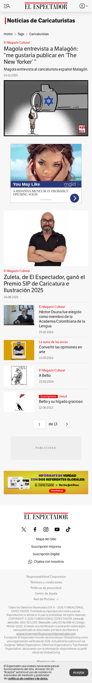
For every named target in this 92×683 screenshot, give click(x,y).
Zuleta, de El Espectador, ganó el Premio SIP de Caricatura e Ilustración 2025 (44, 284)
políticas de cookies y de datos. (28, 678)
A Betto (45, 375)
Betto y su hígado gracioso (61, 401)
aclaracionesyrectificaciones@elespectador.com (46, 633)
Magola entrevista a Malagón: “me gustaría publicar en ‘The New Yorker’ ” (41, 55)
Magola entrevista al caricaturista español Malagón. (46, 69)
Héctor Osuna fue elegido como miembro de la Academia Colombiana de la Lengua (62, 319)
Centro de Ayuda (46, 593)
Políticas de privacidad (46, 588)
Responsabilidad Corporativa (46, 576)
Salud (63, 396)
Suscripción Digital (46, 554)
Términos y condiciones (46, 582)
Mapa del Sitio (46, 539)
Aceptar (78, 673)
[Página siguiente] (67, 426)
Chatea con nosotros (49, 562)
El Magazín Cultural (17, 43)
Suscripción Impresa (46, 547)
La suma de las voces (53, 342)
